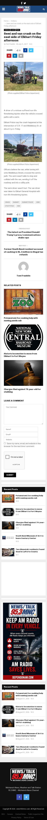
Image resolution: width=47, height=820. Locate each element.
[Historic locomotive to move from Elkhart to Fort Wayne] (8, 512)
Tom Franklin (10, 44)
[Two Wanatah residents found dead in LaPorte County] (8, 552)
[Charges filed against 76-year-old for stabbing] (8, 525)
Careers (10, 814)
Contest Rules (20, 814)
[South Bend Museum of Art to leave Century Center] (8, 539)
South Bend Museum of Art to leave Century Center (29, 537)
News (17, 30)
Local (12, 30)
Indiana (7, 30)
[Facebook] (19, 797)
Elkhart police (27, 202)
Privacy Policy (16, 817)
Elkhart (16, 202)
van (18, 206)
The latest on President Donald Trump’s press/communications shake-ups (24, 235)
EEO (3, 814)
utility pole (9, 206)
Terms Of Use (29, 817)
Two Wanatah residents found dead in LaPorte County (30, 550)
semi (38, 202)
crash (7, 202)
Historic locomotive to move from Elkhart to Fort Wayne (20, 355)
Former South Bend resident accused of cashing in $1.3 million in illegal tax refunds (23, 252)
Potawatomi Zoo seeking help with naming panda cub (21, 319)
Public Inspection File (35, 814)
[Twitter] (26, 797)
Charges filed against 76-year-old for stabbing (30, 523)
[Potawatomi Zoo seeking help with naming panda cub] (8, 498)
